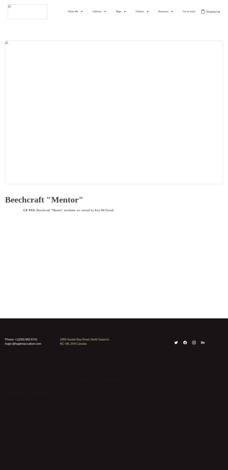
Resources (163, 11)
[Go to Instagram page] (194, 342)
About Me (73, 11)
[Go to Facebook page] (185, 342)
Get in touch (189, 11)
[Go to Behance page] (203, 342)
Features (140, 11)
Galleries (96, 11)
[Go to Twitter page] (176, 342)
